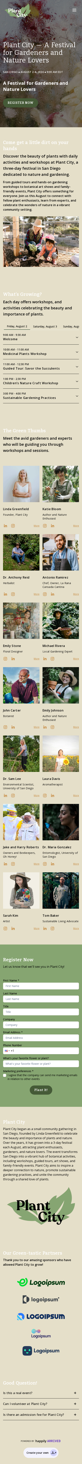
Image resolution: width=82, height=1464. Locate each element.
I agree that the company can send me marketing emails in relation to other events (42, 1077)
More (36, 525)
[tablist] (41, 326)
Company (9, 1019)
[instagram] (13, 526)
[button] (74, 10)
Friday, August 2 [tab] (17, 326)
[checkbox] (4, 1075)
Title (6, 1006)
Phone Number (12, 1045)
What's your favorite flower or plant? (26, 1058)
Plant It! (41, 1090)
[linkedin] (5, 526)
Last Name (10, 993)
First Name (11, 980)
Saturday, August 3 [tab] (45, 326)
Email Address (13, 1032)
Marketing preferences (18, 1071)
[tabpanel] (41, 366)
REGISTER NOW (21, 102)
